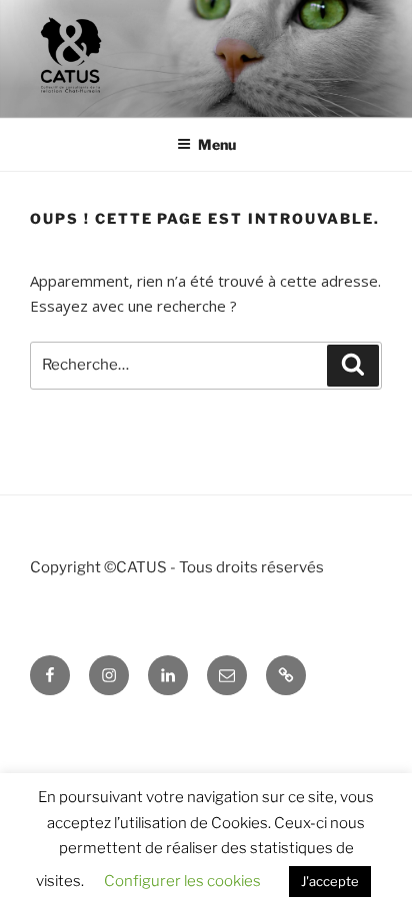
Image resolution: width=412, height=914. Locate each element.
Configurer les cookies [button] (182, 881)
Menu (217, 144)
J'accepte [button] (330, 881)
